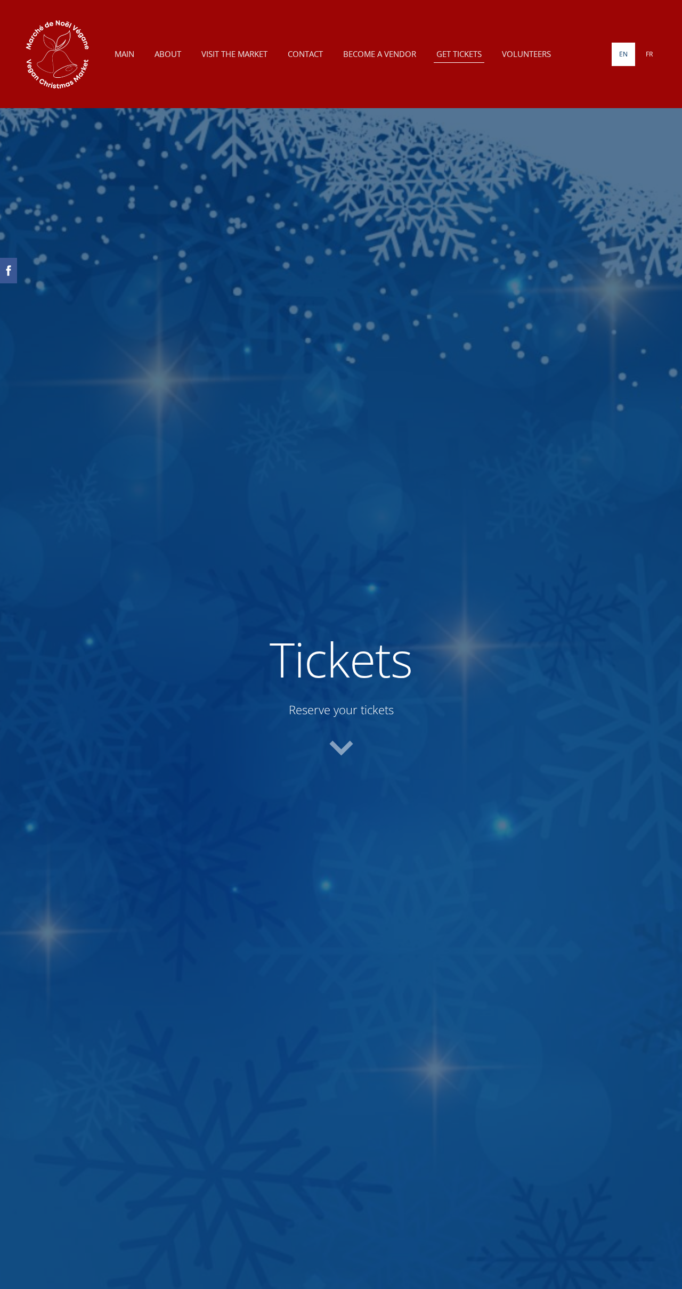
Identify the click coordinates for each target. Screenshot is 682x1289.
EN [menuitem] (623, 54)
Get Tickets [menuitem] (459, 53)
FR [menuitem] (649, 54)
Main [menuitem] (124, 53)
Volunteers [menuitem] (526, 53)
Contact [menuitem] (305, 53)
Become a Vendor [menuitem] (379, 53)
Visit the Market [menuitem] (234, 53)
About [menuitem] (168, 53)
